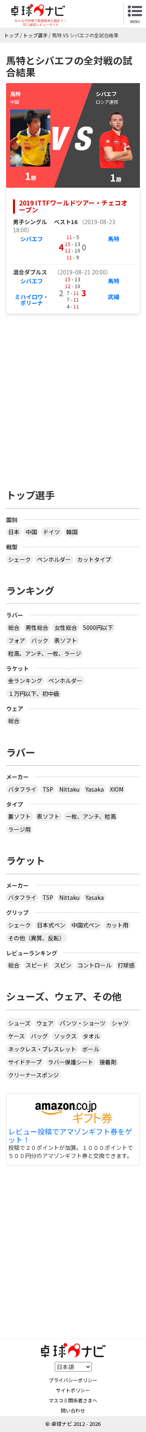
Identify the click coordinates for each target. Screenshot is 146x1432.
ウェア (45, 1023)
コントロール (94, 965)
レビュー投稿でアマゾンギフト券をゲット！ (70, 1136)
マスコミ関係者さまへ (73, 1400)
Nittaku (69, 789)
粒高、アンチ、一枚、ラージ (44, 653)
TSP (48, 789)
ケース (16, 1036)
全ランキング (25, 680)
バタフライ (22, 789)
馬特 (113, 239)
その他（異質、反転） (36, 938)
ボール (90, 1049)
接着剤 (107, 1062)
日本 (13, 532)
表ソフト (65, 640)
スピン (62, 965)
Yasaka (95, 789)
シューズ (19, 1023)
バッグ (39, 1036)
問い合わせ (73, 1410)
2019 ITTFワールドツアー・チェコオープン (73, 206)
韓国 (71, 532)
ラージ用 (19, 829)
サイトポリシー (73, 1390)
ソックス (65, 1036)
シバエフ (31, 239)
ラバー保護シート (70, 1062)
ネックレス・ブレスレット (42, 1049)
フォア (16, 640)
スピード (37, 965)
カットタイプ (94, 559)
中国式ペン (85, 925)
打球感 (126, 965)
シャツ (120, 1023)
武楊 (113, 297)
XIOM (116, 789)
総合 (13, 627)
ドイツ (51, 532)
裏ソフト (19, 816)
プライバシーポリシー (73, 1379)
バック (39, 640)
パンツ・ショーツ (82, 1023)
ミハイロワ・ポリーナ (32, 300)
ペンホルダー (54, 559)
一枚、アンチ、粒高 (91, 816)
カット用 (117, 925)
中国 (31, 532)
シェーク (19, 559)
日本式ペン (51, 925)
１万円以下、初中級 (33, 693)
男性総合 (37, 627)
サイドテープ (25, 1062)
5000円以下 (98, 627)
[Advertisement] (73, 397)
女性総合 (65, 627)
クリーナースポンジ (33, 1075)
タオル (91, 1036)
